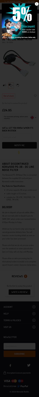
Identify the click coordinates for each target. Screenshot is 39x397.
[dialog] (19, 198)
